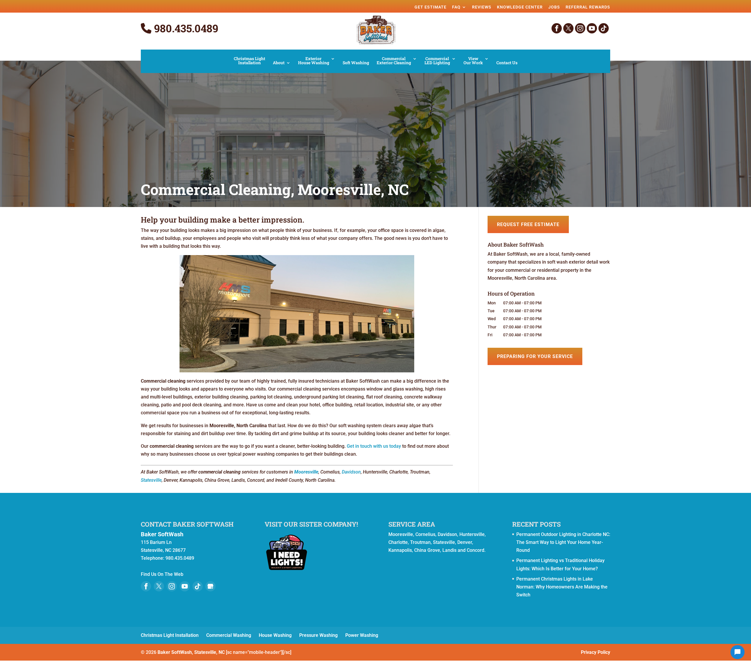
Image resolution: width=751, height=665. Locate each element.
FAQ (456, 7)
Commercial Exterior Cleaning (394, 61)
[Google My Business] (210, 586)
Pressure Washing (318, 635)
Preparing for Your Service (535, 356)
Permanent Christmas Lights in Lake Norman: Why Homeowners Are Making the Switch (562, 587)
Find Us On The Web (162, 574)
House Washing (275, 635)
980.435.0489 (184, 28)
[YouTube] (592, 28)
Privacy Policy (595, 652)
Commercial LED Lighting (437, 61)
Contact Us (506, 63)
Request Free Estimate (528, 224)
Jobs (554, 7)
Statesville (151, 480)
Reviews (481, 7)
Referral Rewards (588, 7)
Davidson (351, 472)
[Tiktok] (603, 28)
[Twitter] (568, 28)
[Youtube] (185, 586)
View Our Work (473, 61)
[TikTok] (197, 586)
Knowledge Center (520, 7)
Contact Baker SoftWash (187, 524)
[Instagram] (580, 28)
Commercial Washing (228, 635)
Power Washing (361, 635)
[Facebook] (557, 28)
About (279, 63)
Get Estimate (430, 7)
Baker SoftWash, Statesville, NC (191, 652)
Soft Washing (356, 63)
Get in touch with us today (374, 446)
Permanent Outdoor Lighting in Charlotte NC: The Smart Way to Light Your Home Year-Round (563, 542)
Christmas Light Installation (249, 61)
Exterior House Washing (313, 61)
